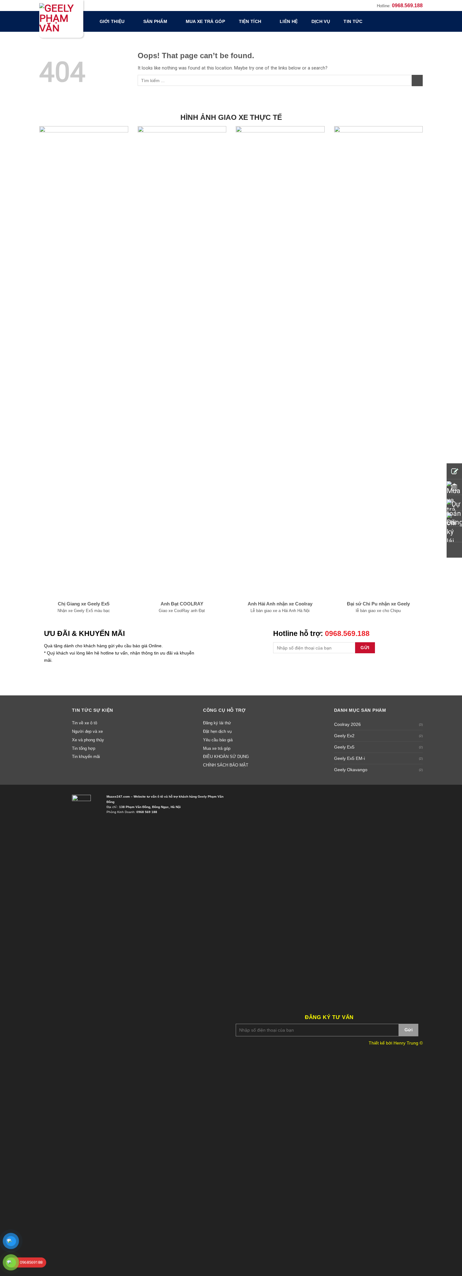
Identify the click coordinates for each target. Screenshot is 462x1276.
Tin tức (353, 21)
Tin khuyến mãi (86, 756)
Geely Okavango (350, 769)
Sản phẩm (155, 21)
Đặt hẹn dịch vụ (217, 731)
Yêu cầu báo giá (218, 740)
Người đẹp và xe (87, 731)
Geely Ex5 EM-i (349, 758)
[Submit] (417, 80)
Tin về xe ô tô (84, 723)
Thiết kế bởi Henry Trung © (396, 1042)
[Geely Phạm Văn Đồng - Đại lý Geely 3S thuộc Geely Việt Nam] (61, 19)
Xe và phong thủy (88, 740)
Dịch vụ (320, 21)
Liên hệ (289, 21)
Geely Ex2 (344, 735)
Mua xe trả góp (205, 21)
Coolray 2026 (347, 724)
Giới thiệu (112, 21)
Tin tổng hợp (83, 748)
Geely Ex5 (344, 746)
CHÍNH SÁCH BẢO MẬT (225, 765)
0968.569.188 (407, 5)
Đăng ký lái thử (217, 723)
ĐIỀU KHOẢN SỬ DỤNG (226, 756)
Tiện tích (250, 21)
